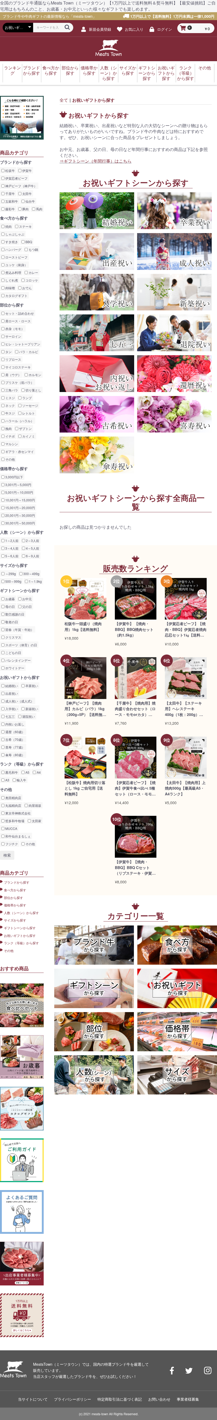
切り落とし (33, 390)
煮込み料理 (12, 272)
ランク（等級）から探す (185, 73)
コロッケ (31, 280)
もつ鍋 (33, 249)
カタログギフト (16, 295)
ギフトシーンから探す (146, 73)
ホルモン (34, 374)
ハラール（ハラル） (19, 421)
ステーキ (25, 226)
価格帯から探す (89, 70)
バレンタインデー (17, 660)
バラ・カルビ (28, 351)
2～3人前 (32, 540)
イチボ (9, 436)
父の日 (26, 606)
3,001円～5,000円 (17, 484)
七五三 (9, 716)
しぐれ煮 (11, 280)
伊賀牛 (26, 170)
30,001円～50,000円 (19, 523)
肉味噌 (9, 288)
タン (8, 351)
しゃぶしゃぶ (14, 234)
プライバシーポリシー (72, 1399)
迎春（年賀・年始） (19, 629)
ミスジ (9, 397)
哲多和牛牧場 (14, 820)
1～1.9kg (35, 581)
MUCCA (10, 828)
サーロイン (12, 336)
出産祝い (11, 693)
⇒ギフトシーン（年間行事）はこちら (96, 161)
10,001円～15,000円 (19, 500)
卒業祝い (31, 685)
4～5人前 (32, 548)
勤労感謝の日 (14, 614)
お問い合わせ (159, 1399)
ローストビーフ (16, 257)
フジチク (11, 844)
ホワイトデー (14, 668)
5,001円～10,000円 (18, 492)
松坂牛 (9, 170)
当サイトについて (33, 1399)
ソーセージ (29, 405)
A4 (38, 772)
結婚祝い (11, 685)
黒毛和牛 (11, 772)
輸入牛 (21, 780)
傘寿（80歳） (14, 755)
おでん (26, 288)
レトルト (28, 413)
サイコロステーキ (17, 367)
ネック (9, 405)
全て (64, 100)
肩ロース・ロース (17, 321)
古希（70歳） (14, 739)
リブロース (12, 359)
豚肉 (25, 209)
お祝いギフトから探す (166, 73)
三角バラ (11, 390)
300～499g (30, 573)
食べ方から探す (50, 70)
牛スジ (9, 413)
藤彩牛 (9, 209)
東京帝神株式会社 (17, 813)
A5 (27, 772)
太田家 (36, 820)
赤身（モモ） (14, 328)
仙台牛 (30, 201)
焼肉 (8, 226)
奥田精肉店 (12, 797)
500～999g (12, 581)
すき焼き (11, 241)
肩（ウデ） (12, 374)
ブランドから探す (31, 70)
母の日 (9, 606)
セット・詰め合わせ (19, 313)
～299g (10, 573)
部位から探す (70, 70)
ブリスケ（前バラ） (19, 382)
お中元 (26, 599)
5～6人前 (11, 556)
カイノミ (28, 436)
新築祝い (31, 708)
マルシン (11, 444)
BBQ (28, 241)
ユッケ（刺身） (16, 264)
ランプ (26, 397)
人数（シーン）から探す (108, 73)
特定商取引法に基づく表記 (119, 1399)
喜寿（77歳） (14, 747)
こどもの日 (12, 652)
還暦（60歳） (14, 731)
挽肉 (8, 428)
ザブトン (25, 428)
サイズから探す (127, 70)
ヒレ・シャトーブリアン (22, 344)
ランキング (12, 70)
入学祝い (11, 708)
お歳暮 (9, 599)
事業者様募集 (188, 1399)
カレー (33, 272)
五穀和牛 (11, 201)
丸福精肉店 (12, 805)
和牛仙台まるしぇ (17, 836)
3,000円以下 (13, 477)
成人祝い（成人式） (19, 701)
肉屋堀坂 (34, 805)
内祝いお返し (14, 724)
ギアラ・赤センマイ (19, 451)
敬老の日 (11, 622)
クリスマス (12, 637)
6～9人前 (32, 556)
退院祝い (28, 716)
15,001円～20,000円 (19, 507)
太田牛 (26, 193)
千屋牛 (9, 193)
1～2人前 (11, 540)
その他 (204, 68)
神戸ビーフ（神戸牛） (20, 186)
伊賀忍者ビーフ (16, 178)
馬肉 (38, 209)
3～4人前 (11, 548)
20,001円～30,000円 (19, 515)
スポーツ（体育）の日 (20, 645)
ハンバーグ (12, 249)
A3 (6, 780)
